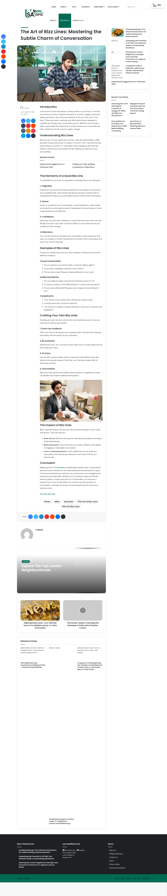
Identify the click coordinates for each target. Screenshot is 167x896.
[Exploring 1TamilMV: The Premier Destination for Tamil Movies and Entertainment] (83, 853)
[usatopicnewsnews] (31, 13)
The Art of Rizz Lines (88, 501)
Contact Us (78, 20)
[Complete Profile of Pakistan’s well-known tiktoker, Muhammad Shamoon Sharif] (117, 72)
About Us (112, 850)
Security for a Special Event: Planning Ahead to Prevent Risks (137, 125)
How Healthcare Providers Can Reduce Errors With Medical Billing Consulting (119, 126)
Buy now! (146, 878)
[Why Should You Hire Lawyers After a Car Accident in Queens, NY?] (69, 854)
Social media (113, 7)
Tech (73, 7)
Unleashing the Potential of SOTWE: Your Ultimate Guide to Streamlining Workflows (136, 44)
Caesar (26, 108)
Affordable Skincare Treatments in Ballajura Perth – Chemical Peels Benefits (33, 665)
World (63, 7)
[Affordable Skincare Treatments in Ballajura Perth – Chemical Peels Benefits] (33, 654)
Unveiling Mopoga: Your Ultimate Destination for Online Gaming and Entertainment (136, 33)
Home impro (98, 7)
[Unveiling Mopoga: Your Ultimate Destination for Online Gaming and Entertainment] (117, 32)
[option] (61, 570)
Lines (47, 501)
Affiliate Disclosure (116, 854)
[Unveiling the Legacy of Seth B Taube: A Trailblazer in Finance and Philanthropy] (61, 732)
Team (129, 878)
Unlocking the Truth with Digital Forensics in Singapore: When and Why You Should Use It (119, 110)
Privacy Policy (114, 864)
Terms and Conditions (117, 868)
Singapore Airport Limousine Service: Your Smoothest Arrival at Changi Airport (137, 108)
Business (85, 7)
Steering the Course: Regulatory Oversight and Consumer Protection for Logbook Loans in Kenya (135, 57)
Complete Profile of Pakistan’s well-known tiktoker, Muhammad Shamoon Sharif (135, 69)
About (123, 878)
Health (53, 20)
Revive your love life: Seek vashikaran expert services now (45, 570)
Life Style (64, 20)
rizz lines (69, 501)
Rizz (58, 501)
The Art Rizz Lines (71, 506)
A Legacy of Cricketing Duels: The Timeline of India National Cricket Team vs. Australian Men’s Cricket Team (89, 666)
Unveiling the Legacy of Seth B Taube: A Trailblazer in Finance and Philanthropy (61, 821)
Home (53, 7)
